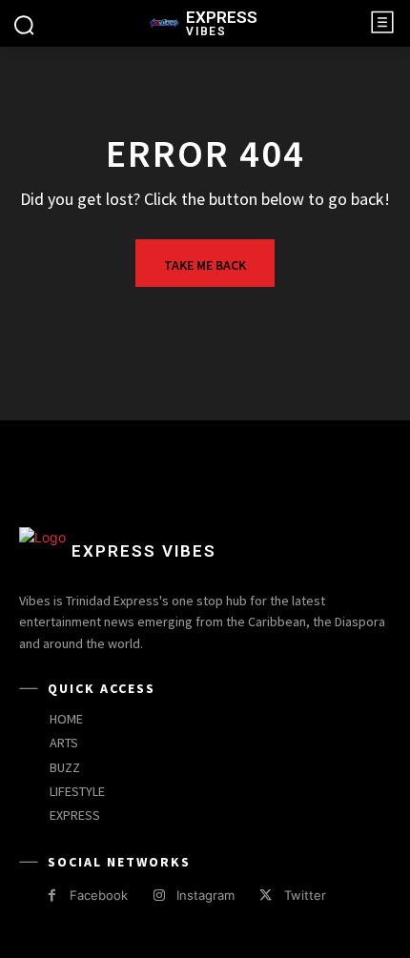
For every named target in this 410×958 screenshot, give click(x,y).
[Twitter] (265, 895)
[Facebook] (52, 895)
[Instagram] (159, 895)
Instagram (205, 895)
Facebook (99, 895)
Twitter (305, 895)
